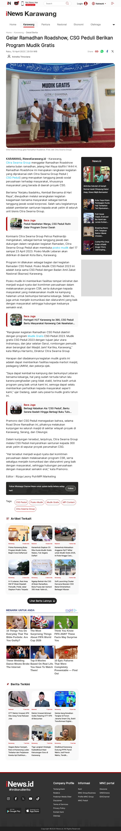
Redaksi (56, 793)
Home (13, 24)
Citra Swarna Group (18, 162)
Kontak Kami (58, 812)
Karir (80, 789)
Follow (70, 488)
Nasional (62, 24)
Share (90, 51)
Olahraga (96, 24)
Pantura (45, 24)
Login (80, 3)
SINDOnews (105, 793)
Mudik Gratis (35, 336)
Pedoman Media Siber (62, 797)
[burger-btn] (112, 3)
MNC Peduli (83, 800)
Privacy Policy (59, 808)
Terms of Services (60, 804)
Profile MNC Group (86, 797)
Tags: (9, 501)
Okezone (103, 789)
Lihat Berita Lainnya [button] (41, 600)
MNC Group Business (87, 793)
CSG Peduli (13, 177)
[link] (96, 51)
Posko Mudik (37, 502)
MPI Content (69, 502)
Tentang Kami (59, 789)
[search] (67, 4)
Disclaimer (57, 800)
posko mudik (60, 247)
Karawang (28, 24)
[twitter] (112, 51)
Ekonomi (79, 24)
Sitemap (56, 816)
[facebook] (107, 51)
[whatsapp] (102, 51)
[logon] (9, 3)
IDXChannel (104, 797)
